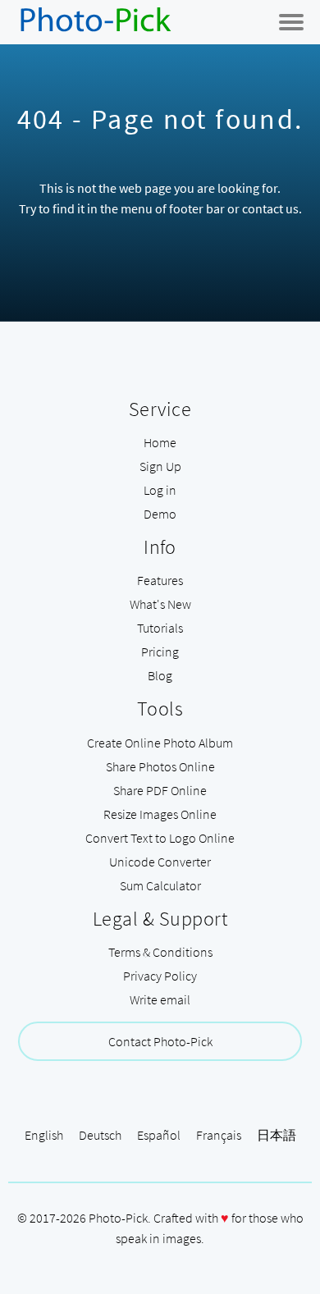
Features (160, 580)
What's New (160, 604)
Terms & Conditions (160, 952)
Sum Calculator (160, 885)
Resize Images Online (160, 814)
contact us (270, 208)
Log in (160, 490)
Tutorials (160, 628)
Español (159, 1135)
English (44, 1135)
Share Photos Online (160, 766)
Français (218, 1135)
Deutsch (100, 1135)
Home (160, 442)
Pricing (160, 651)
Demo (160, 513)
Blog (160, 675)
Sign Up (160, 466)
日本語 (276, 1135)
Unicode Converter (160, 861)
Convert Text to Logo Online (160, 838)
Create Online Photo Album (160, 742)
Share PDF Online (160, 790)
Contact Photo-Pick (160, 1041)
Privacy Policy (160, 975)
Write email (160, 999)
